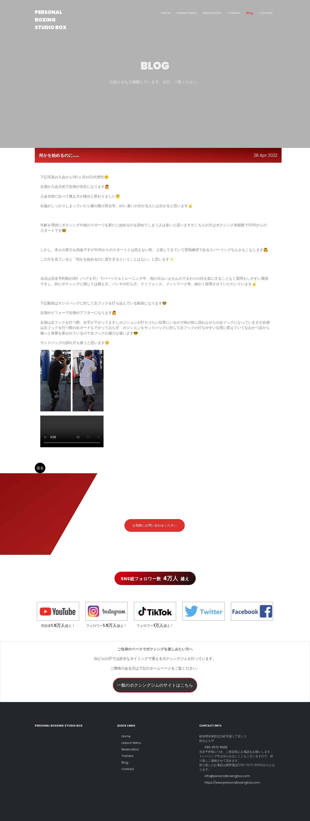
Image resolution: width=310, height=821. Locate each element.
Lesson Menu (187, 13)
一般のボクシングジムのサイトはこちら (155, 685)
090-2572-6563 (215, 747)
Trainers (234, 13)
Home (166, 13)
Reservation (212, 13)
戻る (40, 468)
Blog (249, 13)
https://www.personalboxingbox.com (232, 782)
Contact (266, 13)
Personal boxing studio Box (50, 20)
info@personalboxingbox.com (227, 776)
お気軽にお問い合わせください (154, 525)
